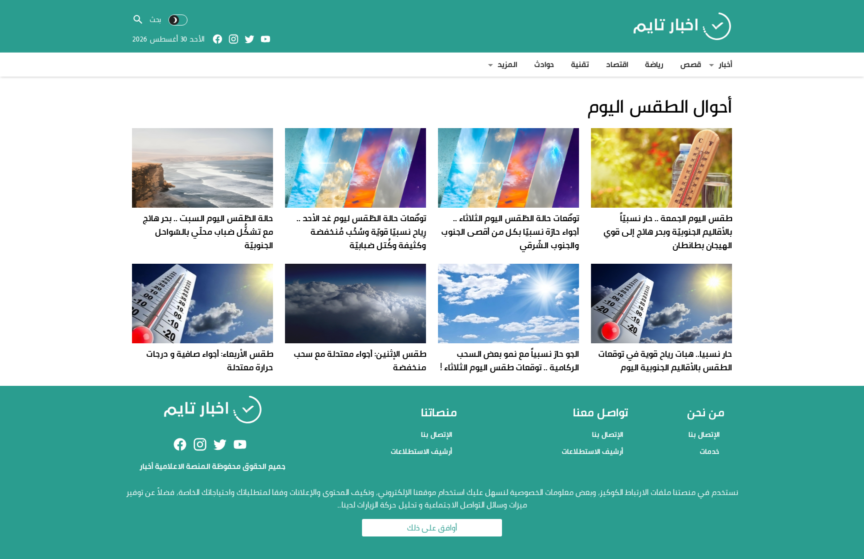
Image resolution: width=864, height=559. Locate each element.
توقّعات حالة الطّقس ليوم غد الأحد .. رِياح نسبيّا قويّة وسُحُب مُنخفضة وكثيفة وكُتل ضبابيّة (361, 231)
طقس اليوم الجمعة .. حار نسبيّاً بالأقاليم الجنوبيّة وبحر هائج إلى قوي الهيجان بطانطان (668, 231)
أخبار (725, 64)
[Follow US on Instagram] (234, 39)
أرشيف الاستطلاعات (592, 451)
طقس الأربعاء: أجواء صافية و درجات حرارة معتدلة (209, 360)
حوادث (544, 64)
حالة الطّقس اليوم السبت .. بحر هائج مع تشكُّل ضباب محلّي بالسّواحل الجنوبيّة (207, 231)
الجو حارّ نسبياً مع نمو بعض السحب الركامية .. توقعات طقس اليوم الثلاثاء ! (509, 360)
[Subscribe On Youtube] (266, 39)
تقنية (580, 64)
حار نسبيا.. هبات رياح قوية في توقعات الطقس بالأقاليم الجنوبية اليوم (665, 360)
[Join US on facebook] (218, 39)
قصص (690, 64)
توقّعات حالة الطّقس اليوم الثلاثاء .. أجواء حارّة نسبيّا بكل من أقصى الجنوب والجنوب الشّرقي (510, 231)
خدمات (710, 451)
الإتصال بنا (704, 434)
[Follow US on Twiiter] (250, 39)
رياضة (654, 64)
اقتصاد (617, 64)
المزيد (507, 64)
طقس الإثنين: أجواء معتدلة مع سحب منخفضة (360, 360)
